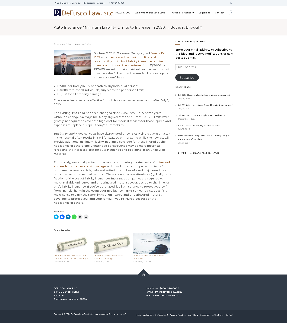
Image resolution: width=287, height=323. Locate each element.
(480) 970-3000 (169, 288)
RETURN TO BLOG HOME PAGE (197, 152)
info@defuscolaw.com (168, 291)
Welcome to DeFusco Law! (150, 12)
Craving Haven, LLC (117, 314)
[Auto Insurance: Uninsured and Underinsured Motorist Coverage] (72, 243)
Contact (219, 12)
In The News (217, 315)
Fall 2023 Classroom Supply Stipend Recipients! (199, 125)
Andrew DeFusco (85, 44)
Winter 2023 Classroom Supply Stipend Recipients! (201, 115)
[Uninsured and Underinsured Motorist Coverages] (112, 243)
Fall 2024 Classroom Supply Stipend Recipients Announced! (205, 105)
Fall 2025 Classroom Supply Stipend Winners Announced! (204, 95)
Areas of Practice (181, 12)
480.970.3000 (122, 12)
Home (138, 315)
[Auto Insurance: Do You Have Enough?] (151, 243)
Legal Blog (204, 12)
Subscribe (187, 77)
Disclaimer (205, 315)
